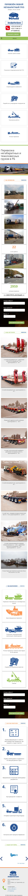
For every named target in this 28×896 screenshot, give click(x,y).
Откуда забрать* (8, 300)
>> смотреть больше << (14, 295)
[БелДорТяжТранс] (14, 18)
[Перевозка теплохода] (14, 276)
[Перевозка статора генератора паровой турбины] (14, 237)
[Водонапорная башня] (14, 192)
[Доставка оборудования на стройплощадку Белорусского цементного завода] (14, 207)
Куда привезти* (8, 307)
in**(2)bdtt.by (15, 30)
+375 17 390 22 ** (16, 28)
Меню (15, 38)
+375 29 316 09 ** (16, 26)
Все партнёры (21, 863)
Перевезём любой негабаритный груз (14, 6)
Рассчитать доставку (16, 322)
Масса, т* (6, 314)
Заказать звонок (13, 34)
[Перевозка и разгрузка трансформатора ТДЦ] (14, 222)
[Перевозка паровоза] (14, 261)
